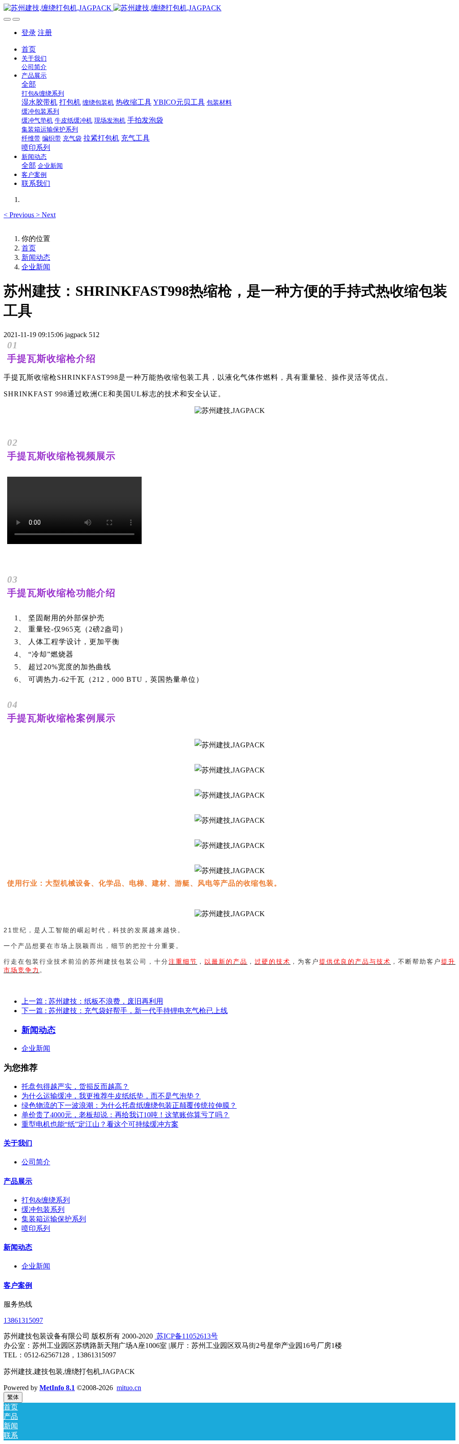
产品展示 (18, 1181)
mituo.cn (129, 1387)
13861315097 (23, 1320)
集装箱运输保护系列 (54, 1219)
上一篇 (92, 1001)
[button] (20, 215)
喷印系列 (36, 1228)
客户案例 (18, 1285)
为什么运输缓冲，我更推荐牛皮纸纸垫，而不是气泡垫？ (111, 1096)
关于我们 (18, 1143)
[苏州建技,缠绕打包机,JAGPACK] (229, 8)
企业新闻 (36, 267)
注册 (45, 32)
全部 (29, 84)
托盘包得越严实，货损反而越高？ (75, 1086)
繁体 (13, 1397)
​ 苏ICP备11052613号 (186, 1336)
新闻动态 (36, 257)
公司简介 (36, 1162)
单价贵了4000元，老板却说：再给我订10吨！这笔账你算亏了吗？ (126, 1115)
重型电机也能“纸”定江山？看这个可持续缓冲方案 (100, 1124)
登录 (29, 32)
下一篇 (125, 1010)
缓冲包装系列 (43, 1209)
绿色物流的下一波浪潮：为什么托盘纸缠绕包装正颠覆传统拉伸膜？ (129, 1105)
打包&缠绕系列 (46, 1200)
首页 (29, 49)
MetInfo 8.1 (57, 1387)
